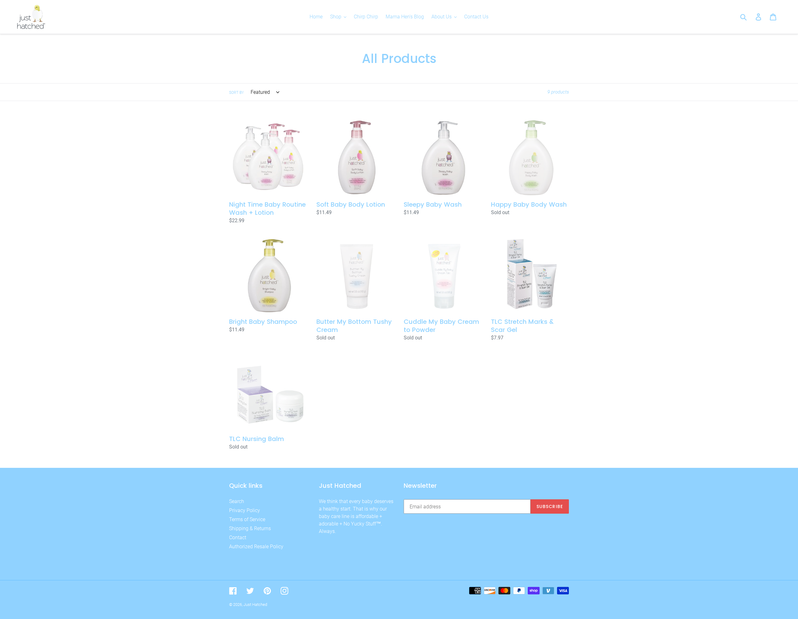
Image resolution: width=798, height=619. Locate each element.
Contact (237, 537)
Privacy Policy (244, 510)
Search (236, 501)
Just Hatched (255, 604)
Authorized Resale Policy (256, 546)
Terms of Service (247, 519)
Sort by (236, 92)
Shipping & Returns (250, 528)
